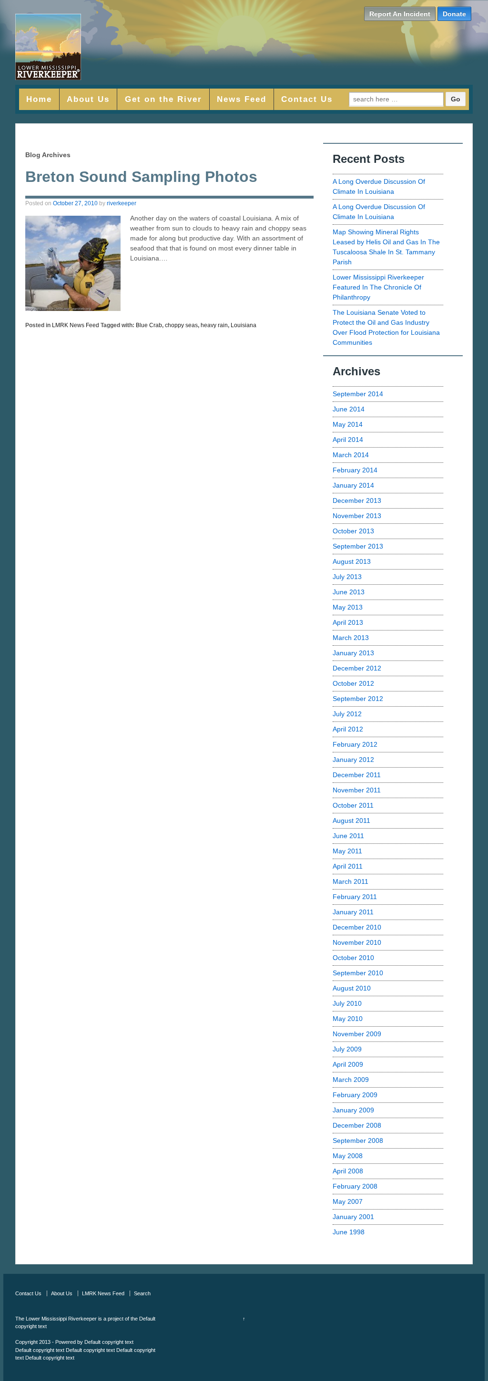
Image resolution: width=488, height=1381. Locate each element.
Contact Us (307, 99)
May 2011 (347, 851)
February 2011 (355, 897)
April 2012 (348, 729)
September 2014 (358, 394)
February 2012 (355, 744)
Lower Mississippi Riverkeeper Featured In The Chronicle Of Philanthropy (378, 287)
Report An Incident (399, 14)
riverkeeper (121, 203)
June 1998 (349, 1232)
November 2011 (357, 790)
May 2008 (348, 1156)
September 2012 (358, 698)
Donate (454, 14)
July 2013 (347, 576)
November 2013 (357, 516)
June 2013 (349, 592)
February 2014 (355, 470)
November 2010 (357, 942)
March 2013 (351, 637)
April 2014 (348, 439)
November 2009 (357, 1034)
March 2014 (351, 455)
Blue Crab (149, 325)
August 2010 (352, 988)
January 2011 (353, 912)
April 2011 (348, 866)
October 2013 (353, 531)
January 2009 (353, 1110)
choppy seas (181, 325)
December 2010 (357, 927)
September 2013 (358, 546)
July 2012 (347, 714)
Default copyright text (108, 1342)
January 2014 (353, 485)
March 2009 (351, 1079)
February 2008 (355, 1186)
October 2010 (353, 957)
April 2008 (348, 1171)
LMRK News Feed (75, 325)
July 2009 (347, 1049)
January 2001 (353, 1217)
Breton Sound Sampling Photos (141, 176)
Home (39, 99)
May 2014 (348, 424)
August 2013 (352, 561)
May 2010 (348, 1018)
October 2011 (353, 805)
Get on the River (163, 99)
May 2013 (348, 607)
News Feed (241, 99)
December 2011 (357, 775)
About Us (88, 99)
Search (142, 1293)
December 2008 (357, 1125)
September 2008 (358, 1140)
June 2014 (349, 409)
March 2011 (350, 881)
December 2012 (357, 668)
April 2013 (348, 622)
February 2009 (355, 1095)
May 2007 (348, 1201)
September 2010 (358, 973)
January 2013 (353, 653)
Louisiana (243, 325)
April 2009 (348, 1064)
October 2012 (353, 683)
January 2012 (353, 759)
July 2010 (347, 1003)
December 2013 (357, 500)
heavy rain (214, 325)
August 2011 (351, 820)
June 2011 (348, 836)
